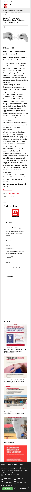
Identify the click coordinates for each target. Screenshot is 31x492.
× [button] (29, 463)
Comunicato (7, 190)
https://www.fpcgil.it (15, 193)
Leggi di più (13, 472)
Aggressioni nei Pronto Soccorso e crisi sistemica (14, 382)
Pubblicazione (15, 347)
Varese (22, 379)
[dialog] (15, 477)
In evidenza (7, 347)
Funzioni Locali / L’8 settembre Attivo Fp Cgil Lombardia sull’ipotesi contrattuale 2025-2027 (15, 351)
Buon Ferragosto (9, 442)
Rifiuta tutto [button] (22, 488)
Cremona (6, 410)
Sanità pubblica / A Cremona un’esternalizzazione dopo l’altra (14, 412)
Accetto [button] (7, 488)
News (4, 14)
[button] (15, 485)
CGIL (14, 228)
